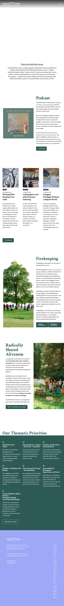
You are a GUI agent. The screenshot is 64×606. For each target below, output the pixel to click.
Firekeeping (25, 189)
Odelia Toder (14, 555)
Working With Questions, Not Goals (8, 197)
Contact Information (11, 560)
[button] (7, 40)
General (4, 189)
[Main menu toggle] (59, 4)
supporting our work (11, 548)
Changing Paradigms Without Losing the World (51, 197)
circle (49, 269)
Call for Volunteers (11, 562)
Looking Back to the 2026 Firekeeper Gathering (30, 197)
